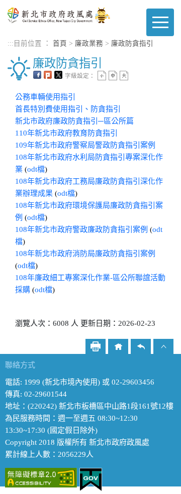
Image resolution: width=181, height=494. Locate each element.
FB (37, 75)
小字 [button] (102, 75)
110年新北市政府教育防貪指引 (66, 133)
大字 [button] (124, 75)
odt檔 (36, 169)
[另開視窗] (41, 477)
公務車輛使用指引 (45, 97)
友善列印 (95, 346)
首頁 (60, 43)
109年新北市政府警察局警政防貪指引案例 (85, 145)
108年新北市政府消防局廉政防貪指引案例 (85, 254)
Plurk (48, 75)
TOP (163, 346)
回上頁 (141, 346)
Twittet (58, 75)
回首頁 (118, 346)
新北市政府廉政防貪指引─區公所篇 (74, 121)
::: (11, 43)
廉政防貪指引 (132, 43)
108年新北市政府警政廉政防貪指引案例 (81, 229)
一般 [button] (113, 75)
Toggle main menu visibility (160, 22)
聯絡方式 (20, 365)
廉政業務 (89, 43)
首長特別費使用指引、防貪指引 (68, 109)
